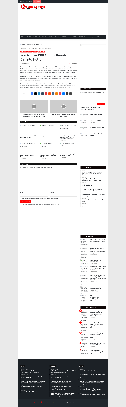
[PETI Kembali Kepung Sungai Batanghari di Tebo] (68, 148)
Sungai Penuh (42, 36)
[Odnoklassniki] (56, 93)
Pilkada (34, 51)
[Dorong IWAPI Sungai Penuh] (49, 130)
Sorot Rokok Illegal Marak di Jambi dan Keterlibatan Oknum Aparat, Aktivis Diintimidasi (68, 137)
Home (22, 48)
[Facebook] (32, 93)
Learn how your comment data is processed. (49, 204)
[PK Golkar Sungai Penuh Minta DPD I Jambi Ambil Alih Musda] (84, 243)
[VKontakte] (53, 93)
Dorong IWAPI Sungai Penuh (47, 136)
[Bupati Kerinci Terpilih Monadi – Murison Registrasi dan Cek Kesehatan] (84, 270)
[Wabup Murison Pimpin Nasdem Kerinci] (84, 262)
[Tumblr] (42, 93)
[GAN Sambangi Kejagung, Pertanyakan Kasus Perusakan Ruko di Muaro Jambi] (49, 148)
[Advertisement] (63, 24)
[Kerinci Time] (33, 7)
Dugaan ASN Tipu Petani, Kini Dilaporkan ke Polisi (28, 136)
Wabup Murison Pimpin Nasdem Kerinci (96, 260)
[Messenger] (63, 93)
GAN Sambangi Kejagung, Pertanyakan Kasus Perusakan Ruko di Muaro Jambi (48, 155)
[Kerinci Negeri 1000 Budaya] (84, 123)
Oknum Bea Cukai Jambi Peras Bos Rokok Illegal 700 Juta (97, 352)
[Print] (70, 93)
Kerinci (29, 36)
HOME (22, 36)
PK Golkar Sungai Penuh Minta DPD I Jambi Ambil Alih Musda (98, 240)
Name (22, 186)
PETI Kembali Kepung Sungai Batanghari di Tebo (67, 154)
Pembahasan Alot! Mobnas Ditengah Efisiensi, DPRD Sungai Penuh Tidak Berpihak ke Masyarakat (97, 251)
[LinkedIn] (39, 93)
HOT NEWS (27, 48)
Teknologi (82, 36)
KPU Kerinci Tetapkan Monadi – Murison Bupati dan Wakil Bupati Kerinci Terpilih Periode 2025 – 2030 (98, 278)
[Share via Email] (67, 93)
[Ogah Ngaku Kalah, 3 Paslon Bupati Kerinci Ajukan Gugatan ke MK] (84, 290)
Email (22, 192)
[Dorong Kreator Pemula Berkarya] (84, 136)
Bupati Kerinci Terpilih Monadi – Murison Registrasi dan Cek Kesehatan (98, 268)
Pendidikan (65, 36)
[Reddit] (49, 93)
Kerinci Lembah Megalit (96, 114)
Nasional (73, 36)
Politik (57, 36)
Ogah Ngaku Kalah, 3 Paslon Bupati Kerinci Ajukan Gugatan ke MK (97, 288)
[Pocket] (60, 93)
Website (52, 192)
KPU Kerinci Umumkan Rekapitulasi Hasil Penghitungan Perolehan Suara (96, 298)
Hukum (35, 36)
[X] (35, 93)
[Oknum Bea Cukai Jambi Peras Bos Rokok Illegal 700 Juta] (84, 353)
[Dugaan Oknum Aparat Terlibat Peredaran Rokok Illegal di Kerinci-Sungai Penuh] (29, 148)
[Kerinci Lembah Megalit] (84, 116)
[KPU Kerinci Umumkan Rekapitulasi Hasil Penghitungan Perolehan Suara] (84, 299)
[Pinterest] (46, 93)
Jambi (50, 36)
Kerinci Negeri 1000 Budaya (97, 121)
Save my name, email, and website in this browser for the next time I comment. (40, 198)
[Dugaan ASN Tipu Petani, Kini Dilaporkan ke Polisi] (29, 130)
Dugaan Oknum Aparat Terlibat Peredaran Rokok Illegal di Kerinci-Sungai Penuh (28, 155)
